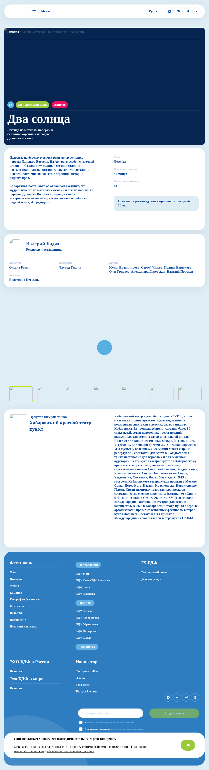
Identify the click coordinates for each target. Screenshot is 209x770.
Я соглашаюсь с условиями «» (114, 729)
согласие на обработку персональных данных (112, 722)
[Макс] (170, 11)
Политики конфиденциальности (127, 729)
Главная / (14, 31)
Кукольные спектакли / (51, 31)
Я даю (109, 722)
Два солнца (77, 31)
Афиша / (27, 31)
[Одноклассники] (196, 11)
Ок (188, 745)
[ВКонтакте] (179, 11)
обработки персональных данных (70, 751)
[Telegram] (187, 11)
